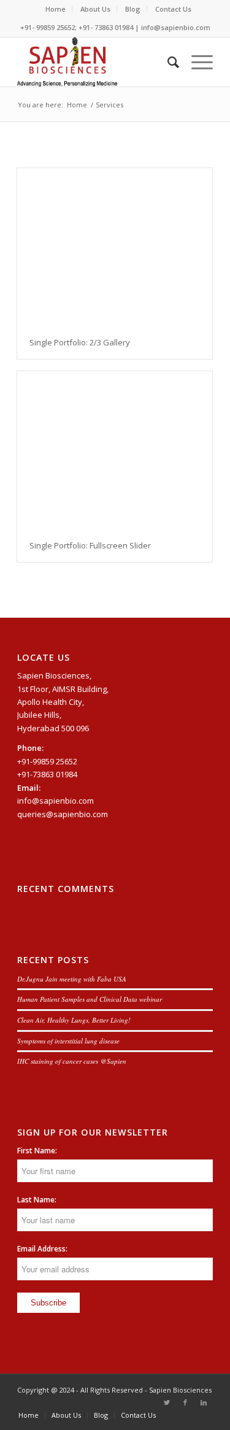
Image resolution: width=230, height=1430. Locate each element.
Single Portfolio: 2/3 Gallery (79, 342)
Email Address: (42, 1249)
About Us (95, 8)
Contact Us (173, 8)
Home (55, 8)
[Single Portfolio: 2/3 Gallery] (114, 247)
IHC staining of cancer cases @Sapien (71, 1061)
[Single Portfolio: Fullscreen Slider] (114, 450)
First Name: (37, 1150)
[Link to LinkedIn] (203, 1402)
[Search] (167, 61)
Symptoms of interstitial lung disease (68, 1040)
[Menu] (196, 61)
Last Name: (36, 1199)
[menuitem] (55, 9)
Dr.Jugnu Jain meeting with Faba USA (71, 978)
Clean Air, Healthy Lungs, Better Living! (74, 1019)
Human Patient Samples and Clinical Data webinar (89, 999)
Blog (132, 8)
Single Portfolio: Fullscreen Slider (90, 545)
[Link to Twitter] (167, 1402)
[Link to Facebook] (185, 1402)
